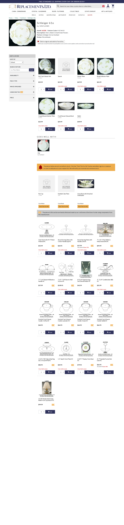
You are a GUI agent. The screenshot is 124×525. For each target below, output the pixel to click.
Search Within (15, 67)
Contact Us (81, 15)
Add (51, 89)
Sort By (12, 59)
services (41, 15)
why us (34, 15)
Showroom (72, 15)
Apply (31, 70)
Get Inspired (62, 15)
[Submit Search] (58, 6)
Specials (90, 15)
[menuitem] (19, 11)
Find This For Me (44, 206)
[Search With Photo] (103, 6)
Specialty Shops (51, 15)
